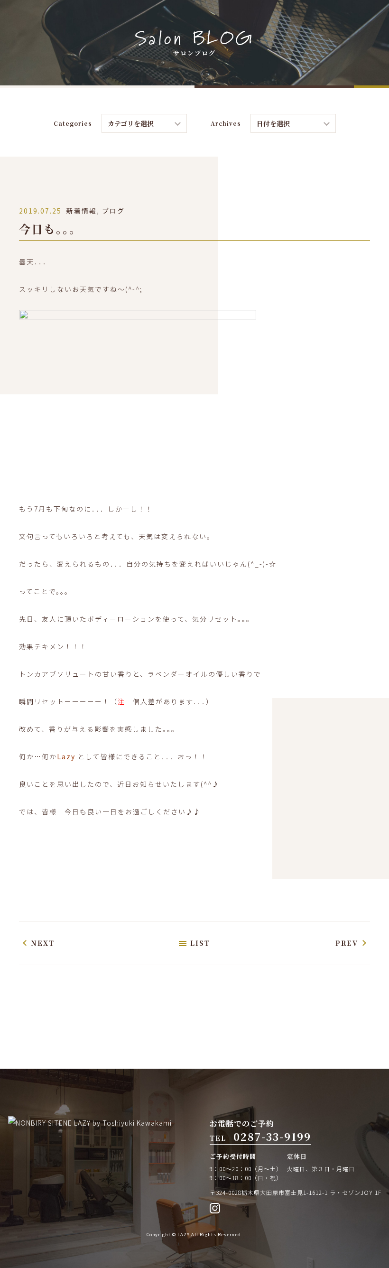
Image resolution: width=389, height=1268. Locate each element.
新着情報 (81, 210)
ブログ (113, 210)
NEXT (43, 943)
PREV (346, 943)
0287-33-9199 (272, 1136)
